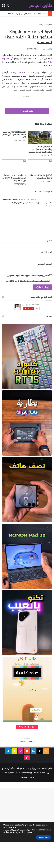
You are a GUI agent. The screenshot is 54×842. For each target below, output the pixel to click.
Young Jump (16, 72)
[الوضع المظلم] (8, 6)
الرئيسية (46, 25)
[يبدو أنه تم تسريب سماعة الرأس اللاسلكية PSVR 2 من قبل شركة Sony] (14, 166)
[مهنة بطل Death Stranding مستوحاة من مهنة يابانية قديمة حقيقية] (40, 137)
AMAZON (24, 741)
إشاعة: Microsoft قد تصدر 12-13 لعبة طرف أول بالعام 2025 (14, 134)
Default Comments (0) (11, 199)
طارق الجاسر (45, 49)
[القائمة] (3, 6)
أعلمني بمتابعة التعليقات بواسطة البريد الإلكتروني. (28, 275)
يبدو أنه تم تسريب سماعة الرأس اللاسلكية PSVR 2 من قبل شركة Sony (14, 178)
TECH (31, 741)
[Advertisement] (26, 101)
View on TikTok (25, 727)
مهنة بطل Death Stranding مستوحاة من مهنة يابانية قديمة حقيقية (40, 149)
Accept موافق (44, 837)
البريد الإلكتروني (45, 252)
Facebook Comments (29, 199)
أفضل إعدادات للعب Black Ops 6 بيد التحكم (41, 177)
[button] (27, 356)
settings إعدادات (10, 832)
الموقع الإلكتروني (44, 264)
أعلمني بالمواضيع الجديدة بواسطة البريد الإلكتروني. (28, 281)
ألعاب (40, 25)
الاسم (49, 240)
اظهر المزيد (27, 111)
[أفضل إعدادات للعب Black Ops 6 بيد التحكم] (40, 166)
